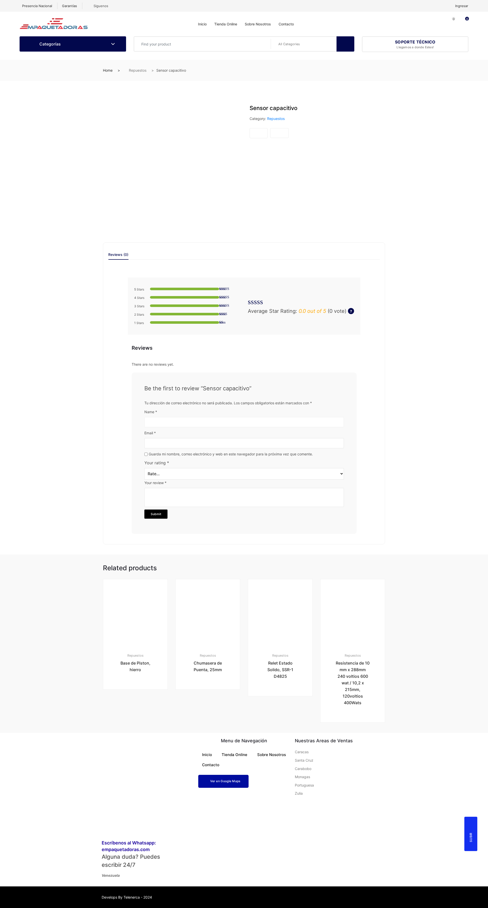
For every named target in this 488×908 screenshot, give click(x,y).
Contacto (286, 24)
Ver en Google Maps (225, 781)
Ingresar (461, 6)
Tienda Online (225, 24)
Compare (279, 133)
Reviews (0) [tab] (118, 255)
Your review (155, 483)
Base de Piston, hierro (135, 666)
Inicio (202, 24)
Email (150, 433)
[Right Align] (345, 44)
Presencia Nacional (37, 6)
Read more (138, 706)
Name (150, 412)
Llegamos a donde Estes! (415, 44)
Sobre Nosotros (258, 24)
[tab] (118, 256)
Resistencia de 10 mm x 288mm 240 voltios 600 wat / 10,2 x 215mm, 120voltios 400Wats (353, 682)
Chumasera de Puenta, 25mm (208, 666)
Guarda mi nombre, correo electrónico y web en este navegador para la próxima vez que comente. (231, 454)
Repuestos (137, 70)
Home (108, 70)
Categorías (49, 44)
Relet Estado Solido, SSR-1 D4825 (280, 669)
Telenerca (132, 897)
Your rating (156, 462)
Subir (471, 837)
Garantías (69, 6)
